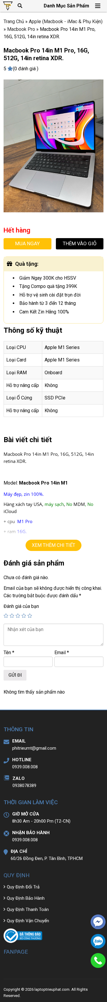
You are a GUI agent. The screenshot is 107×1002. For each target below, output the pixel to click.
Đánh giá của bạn (21, 606)
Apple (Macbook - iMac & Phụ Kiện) (66, 21)
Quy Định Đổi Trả (23, 887)
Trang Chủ (14, 21)
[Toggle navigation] (98, 6)
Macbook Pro (21, 29)
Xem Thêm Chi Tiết (53, 545)
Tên (9, 652)
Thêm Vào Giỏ (80, 243)
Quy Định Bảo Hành (26, 898)
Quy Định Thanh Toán (28, 909)
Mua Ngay (27, 243)
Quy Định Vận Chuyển (28, 920)
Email (61, 652)
